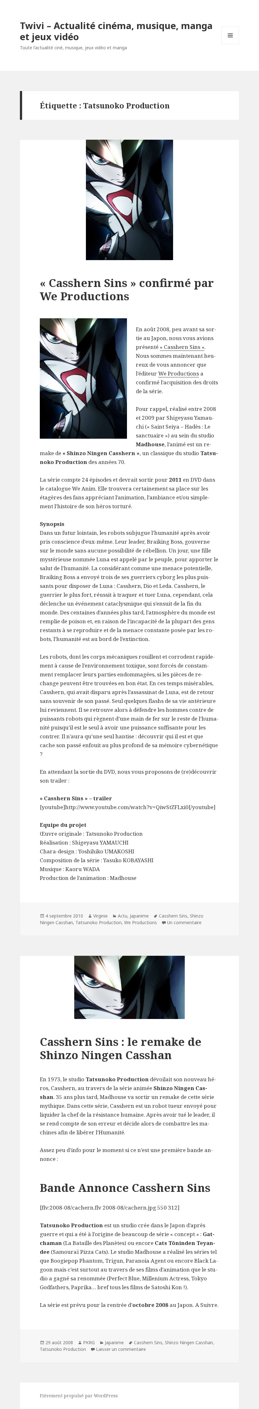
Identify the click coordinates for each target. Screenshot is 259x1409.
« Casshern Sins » (182, 347)
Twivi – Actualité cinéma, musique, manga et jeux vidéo (116, 31)
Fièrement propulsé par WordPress (79, 1396)
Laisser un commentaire (121, 1349)
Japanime (139, 916)
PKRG (89, 1342)
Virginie (100, 916)
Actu (122, 916)
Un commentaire (184, 922)
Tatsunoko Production (98, 922)
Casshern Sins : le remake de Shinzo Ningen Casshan (121, 1048)
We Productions (178, 373)
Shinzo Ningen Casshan (189, 1342)
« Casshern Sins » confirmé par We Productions (127, 289)
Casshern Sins (173, 916)
